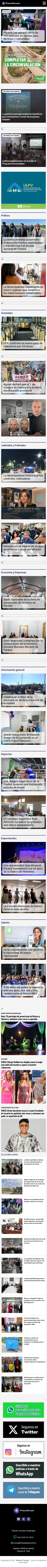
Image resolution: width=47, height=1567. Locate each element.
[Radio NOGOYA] (23, 562)
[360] (23, 615)
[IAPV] (23, 190)
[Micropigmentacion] (23, 418)
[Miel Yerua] (23, 660)
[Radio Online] (23, 258)
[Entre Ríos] (23, 128)
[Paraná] (23, 65)
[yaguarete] (23, 356)
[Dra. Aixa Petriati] (23, 503)
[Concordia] (23, 303)
